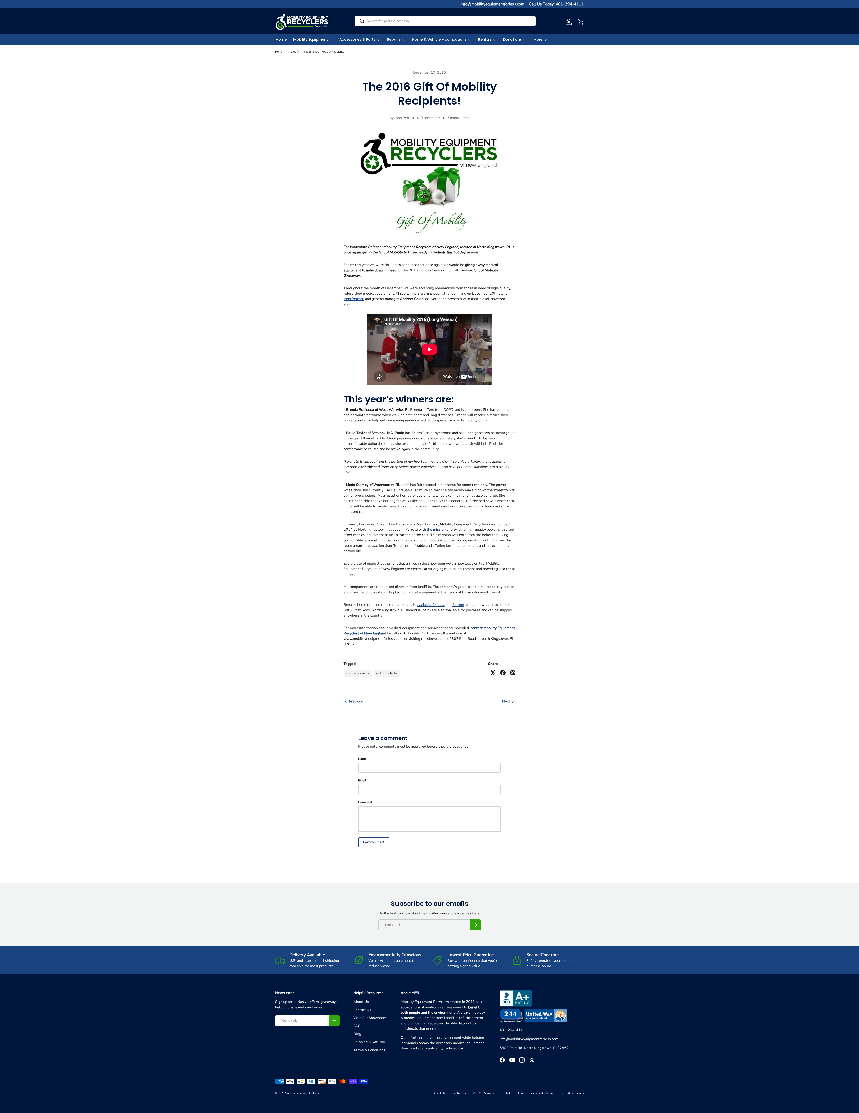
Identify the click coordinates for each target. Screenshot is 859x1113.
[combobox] (445, 21)
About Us (361, 1001)
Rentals (485, 39)
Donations (512, 39)
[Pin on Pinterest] (513, 673)
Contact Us (362, 1009)
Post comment (373, 842)
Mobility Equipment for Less (302, 1093)
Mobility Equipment (310, 39)
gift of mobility (386, 673)
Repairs (394, 39)
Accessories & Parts (357, 39)
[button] (581, 22)
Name (362, 759)
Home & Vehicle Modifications (439, 39)
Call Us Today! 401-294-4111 (556, 4)
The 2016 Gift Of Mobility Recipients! (322, 51)
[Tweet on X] (493, 673)
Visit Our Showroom (369, 1017)
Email (362, 780)
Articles (291, 51)
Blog (357, 1034)
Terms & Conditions (369, 1050)
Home (281, 39)
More (537, 39)
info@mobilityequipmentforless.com (492, 4)
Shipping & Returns (369, 1042)
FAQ (357, 1026)
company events (357, 673)
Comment (365, 802)
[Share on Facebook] (503, 673)
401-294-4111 (512, 1030)
